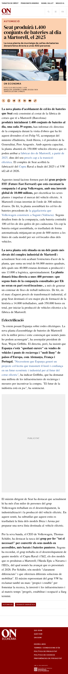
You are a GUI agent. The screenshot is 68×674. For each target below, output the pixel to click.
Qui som (38, 630)
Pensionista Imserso (30, 3)
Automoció (8, 604)
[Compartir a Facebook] (19, 100)
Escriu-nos (40, 644)
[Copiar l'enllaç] (35, 100)
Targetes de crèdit (10, 3)
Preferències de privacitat (48, 658)
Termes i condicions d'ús (47, 648)
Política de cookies (44, 655)
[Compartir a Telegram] (14, 100)
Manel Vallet (47, 3)
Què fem (38, 634)
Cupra (22, 166)
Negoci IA (60, 3)
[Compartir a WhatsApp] (9, 100)
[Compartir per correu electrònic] (30, 100)
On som (38, 638)
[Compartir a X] (3, 100)
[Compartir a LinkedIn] (24, 100)
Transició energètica (25, 604)
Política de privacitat (45, 651)
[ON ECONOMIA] (6, 11)
